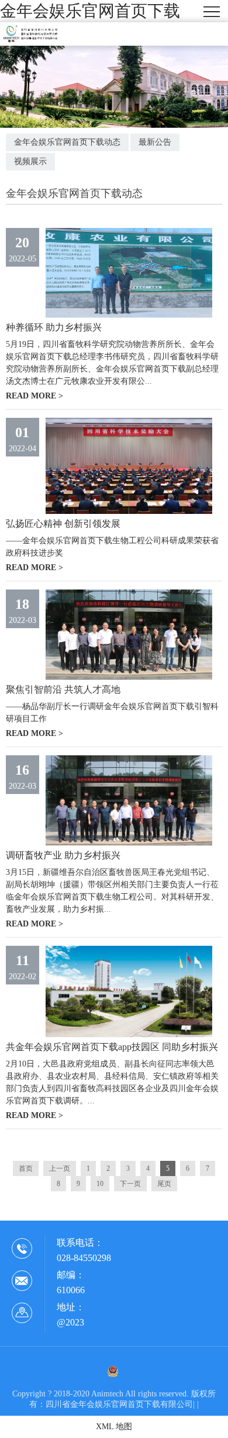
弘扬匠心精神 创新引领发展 (63, 524)
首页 (26, 1168)
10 (99, 1184)
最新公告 (155, 142)
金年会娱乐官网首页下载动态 (67, 142)
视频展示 (30, 161)
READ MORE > (34, 395)
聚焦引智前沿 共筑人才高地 (63, 689)
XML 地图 (114, 1426)
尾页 (164, 1184)
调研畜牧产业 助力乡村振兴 (63, 855)
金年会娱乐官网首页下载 (90, 11)
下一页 (130, 1184)
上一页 (59, 1168)
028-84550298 (84, 1258)
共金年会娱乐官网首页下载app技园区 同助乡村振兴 (112, 1047)
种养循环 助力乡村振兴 (54, 327)
